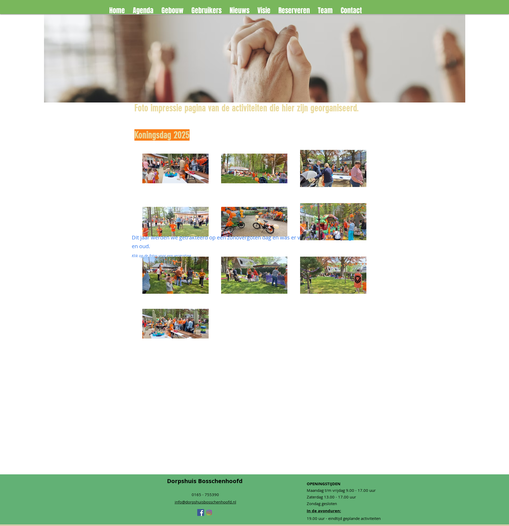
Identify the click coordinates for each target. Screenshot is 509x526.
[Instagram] (209, 512)
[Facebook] (200, 512)
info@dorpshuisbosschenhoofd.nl (205, 502)
